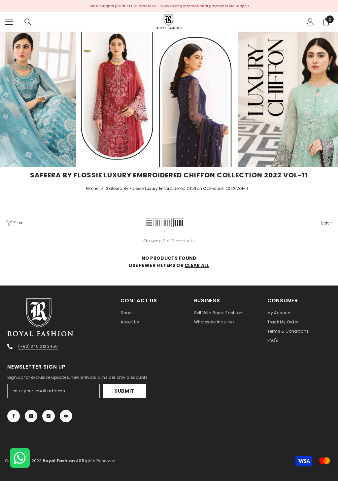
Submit (124, 391)
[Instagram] (31, 416)
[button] (149, 223)
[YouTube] (66, 416)
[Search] (28, 22)
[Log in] (310, 21)
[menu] (9, 22)
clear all (197, 265)
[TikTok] (48, 416)
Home (92, 188)
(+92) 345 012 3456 (38, 346)
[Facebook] (13, 416)
